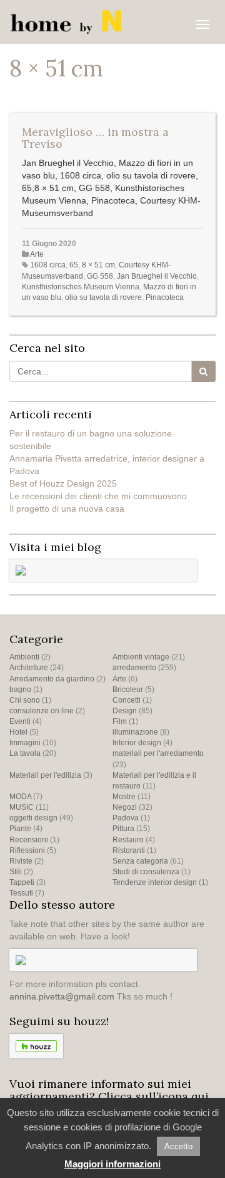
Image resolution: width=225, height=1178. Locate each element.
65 (73, 265)
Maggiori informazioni (112, 1164)
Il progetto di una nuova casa (66, 509)
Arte (37, 254)
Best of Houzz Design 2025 (63, 483)
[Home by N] (68, 22)
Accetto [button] (178, 1146)
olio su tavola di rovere (103, 297)
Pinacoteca (165, 297)
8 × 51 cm (98, 265)
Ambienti (24, 657)
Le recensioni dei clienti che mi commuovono (98, 496)
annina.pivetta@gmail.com (61, 996)
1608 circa (48, 265)
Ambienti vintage (140, 657)
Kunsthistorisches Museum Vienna (80, 286)
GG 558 (100, 276)
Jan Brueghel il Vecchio (157, 276)
